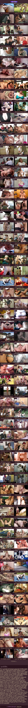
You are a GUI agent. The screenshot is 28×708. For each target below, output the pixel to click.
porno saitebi (4, 688)
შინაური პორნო (18, 699)
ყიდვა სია (19, 706)
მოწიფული (3, 680)
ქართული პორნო (19, 682)
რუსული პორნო (21, 670)
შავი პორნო (10, 682)
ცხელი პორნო (8, 700)
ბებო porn (3, 670)
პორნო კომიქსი (10, 678)
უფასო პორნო (15, 681)
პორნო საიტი (14, 684)
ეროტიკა (21, 692)
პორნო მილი (6, 684)
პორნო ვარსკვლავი (5, 689)
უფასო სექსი (14, 689)
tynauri (8, 692)
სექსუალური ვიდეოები (20, 677)
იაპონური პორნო (9, 699)
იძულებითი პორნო (11, 670)
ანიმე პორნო (3, 682)
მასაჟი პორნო (16, 700)
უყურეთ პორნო (8, 674)
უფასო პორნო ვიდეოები (6, 685)
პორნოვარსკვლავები (20, 686)
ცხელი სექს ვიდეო (9, 686)
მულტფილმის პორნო (12, 680)
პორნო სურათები (14, 2)
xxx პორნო (3, 678)
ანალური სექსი (16, 673)
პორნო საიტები (15, 697)
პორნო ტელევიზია (18, 674)
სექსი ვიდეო (21, 680)
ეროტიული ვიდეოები (14, 669)
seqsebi (6, 696)
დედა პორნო (9, 693)
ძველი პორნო (20, 671)
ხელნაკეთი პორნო (5, 697)
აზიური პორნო (13, 696)
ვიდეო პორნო (12, 671)
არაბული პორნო (12, 688)
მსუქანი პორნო (9, 677)
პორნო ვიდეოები (23, 684)
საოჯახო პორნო (17, 695)
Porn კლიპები (4, 669)
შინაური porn (8, 673)
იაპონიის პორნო (22, 688)
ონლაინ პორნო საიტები (12, 676)
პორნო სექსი (23, 669)
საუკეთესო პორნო (11, 691)
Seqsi (9, 681)
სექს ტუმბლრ (9, 695)
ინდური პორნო (19, 678)
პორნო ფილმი (4, 671)
